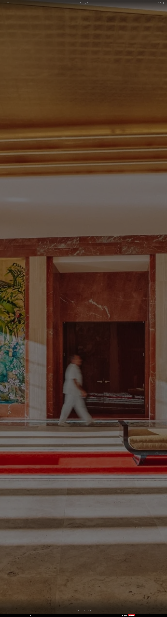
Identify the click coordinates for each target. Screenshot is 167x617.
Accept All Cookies (131, 615)
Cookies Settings (124, 615)
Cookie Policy (50, 615)
